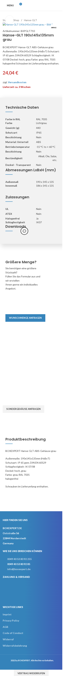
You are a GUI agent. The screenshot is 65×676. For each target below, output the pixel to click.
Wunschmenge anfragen (25, 317)
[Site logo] (41, 5)
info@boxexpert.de (19, 569)
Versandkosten (17, 82)
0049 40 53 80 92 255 (19, 559)
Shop (16, 20)
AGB (5, 626)
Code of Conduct (13, 632)
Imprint (7, 614)
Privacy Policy (11, 620)
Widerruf (8, 639)
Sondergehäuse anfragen (23, 408)
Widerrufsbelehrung (15, 645)
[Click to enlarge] (9, 20)
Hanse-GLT (30, 20)
